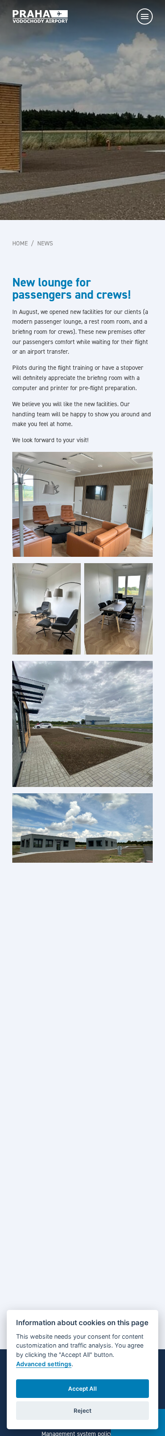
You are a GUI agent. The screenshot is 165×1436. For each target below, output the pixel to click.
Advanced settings (44, 1363)
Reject (82, 1410)
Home (20, 243)
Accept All (82, 1388)
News (45, 243)
